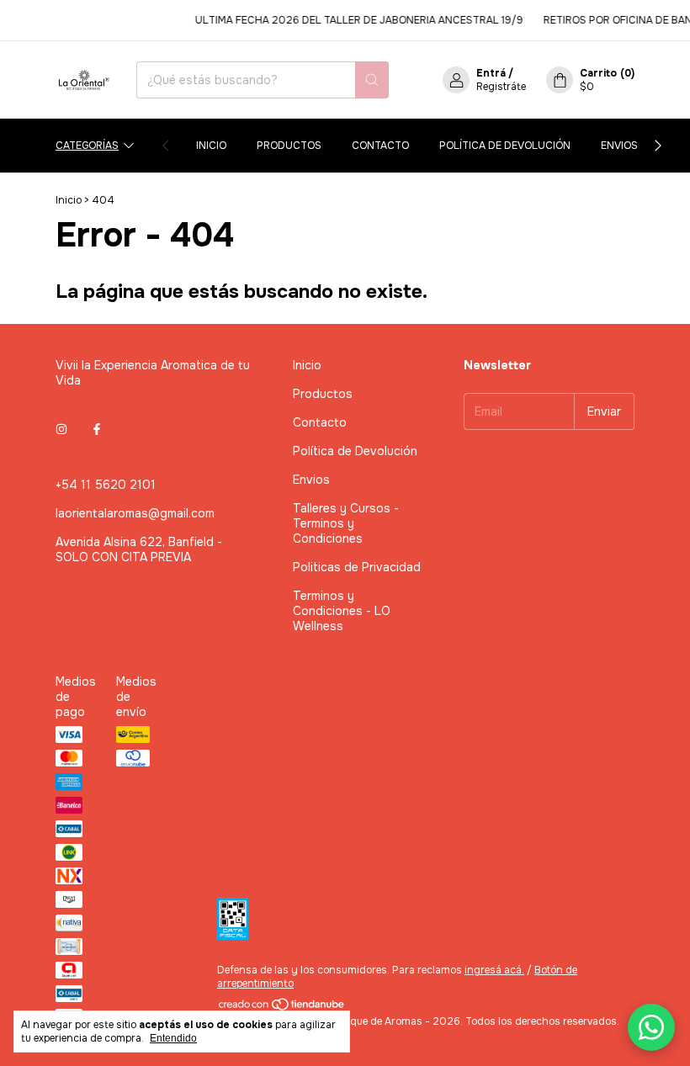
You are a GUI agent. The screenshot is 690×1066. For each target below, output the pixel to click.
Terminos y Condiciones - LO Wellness (341, 611)
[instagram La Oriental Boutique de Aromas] (61, 429)
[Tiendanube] (282, 1008)
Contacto (380, 145)
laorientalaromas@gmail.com (135, 513)
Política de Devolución (505, 145)
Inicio (211, 145)
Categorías (87, 145)
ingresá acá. (494, 970)
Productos (289, 145)
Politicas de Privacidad (357, 567)
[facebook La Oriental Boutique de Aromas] (97, 429)
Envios (619, 145)
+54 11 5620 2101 (106, 484)
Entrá (491, 73)
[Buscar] (372, 79)
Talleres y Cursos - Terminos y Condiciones (346, 523)
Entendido (173, 1038)
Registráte (501, 86)
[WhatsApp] (651, 1027)
